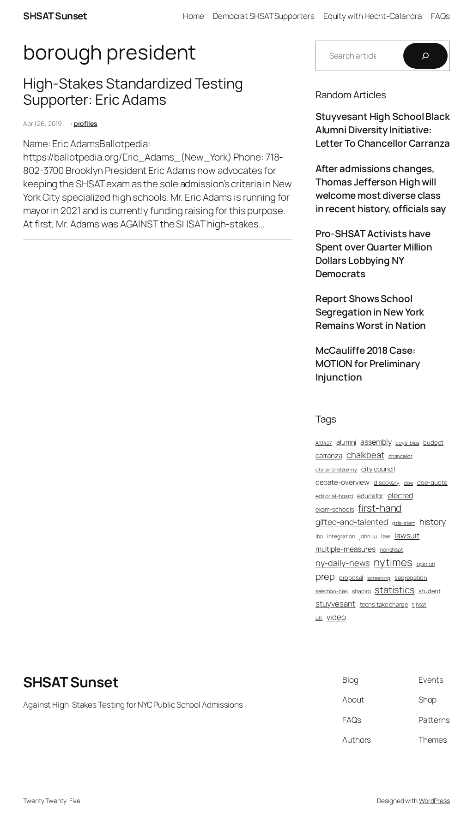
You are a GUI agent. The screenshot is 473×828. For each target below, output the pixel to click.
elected (400, 495)
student (429, 591)
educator (370, 495)
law (385, 536)
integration (341, 536)
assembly (375, 442)
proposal (351, 577)
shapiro (361, 591)
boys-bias (407, 442)
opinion (426, 564)
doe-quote (432, 482)
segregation (410, 577)
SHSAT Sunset (55, 15)
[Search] (425, 56)
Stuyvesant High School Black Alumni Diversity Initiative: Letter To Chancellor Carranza (382, 129)
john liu (368, 536)
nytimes (393, 562)
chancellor (400, 456)
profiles (85, 123)
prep (325, 576)
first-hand (379, 507)
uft (319, 618)
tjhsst (419, 604)
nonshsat (391, 550)
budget (433, 442)
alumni (346, 442)
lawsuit (406, 535)
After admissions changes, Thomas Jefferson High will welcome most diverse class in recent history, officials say (380, 188)
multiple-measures (345, 549)
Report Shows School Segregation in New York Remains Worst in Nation (370, 312)
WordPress (434, 800)
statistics (394, 589)
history (432, 522)
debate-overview (342, 482)
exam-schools (334, 509)
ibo (319, 536)
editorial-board (334, 496)
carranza (328, 455)
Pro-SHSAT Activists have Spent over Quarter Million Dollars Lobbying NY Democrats (373, 253)
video (336, 617)
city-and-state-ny (336, 469)
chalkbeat (365, 455)
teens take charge (384, 604)
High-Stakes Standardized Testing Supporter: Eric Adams (133, 91)
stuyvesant (335, 603)
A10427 (323, 442)
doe (408, 482)
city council (378, 468)
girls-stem (403, 522)
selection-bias (331, 591)
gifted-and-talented (351, 521)
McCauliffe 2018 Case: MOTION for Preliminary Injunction (367, 363)
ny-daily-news (342, 562)
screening (378, 577)
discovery (387, 482)
